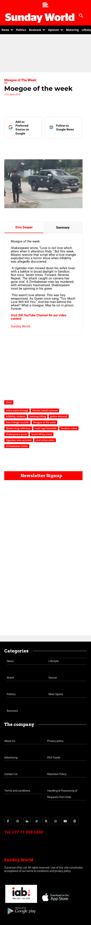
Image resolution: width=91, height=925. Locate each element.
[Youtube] (65, 821)
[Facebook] (22, 147)
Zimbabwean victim (17, 446)
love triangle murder (17, 422)
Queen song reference (18, 428)
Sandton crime (69, 428)
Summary (63, 227)
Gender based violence (45, 410)
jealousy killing (38, 416)
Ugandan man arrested (19, 440)
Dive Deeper (24, 227)
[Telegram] (51, 147)
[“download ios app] (55, 903)
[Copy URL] (70, 147)
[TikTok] (36, 821)
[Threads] (74, 821)
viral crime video (45, 440)
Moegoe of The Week (20, 80)
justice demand (58, 416)
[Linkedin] (31, 147)
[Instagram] (17, 821)
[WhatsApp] (61, 147)
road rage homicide (46, 428)
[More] (80, 147)
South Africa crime (41, 434)
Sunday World (20, 326)
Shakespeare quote (16, 434)
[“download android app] (21, 916)
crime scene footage (17, 410)
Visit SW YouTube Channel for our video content (38, 317)
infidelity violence (15, 416)
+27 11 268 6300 (27, 832)
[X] (41, 147)
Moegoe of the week (44, 422)
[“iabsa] (21, 903)
